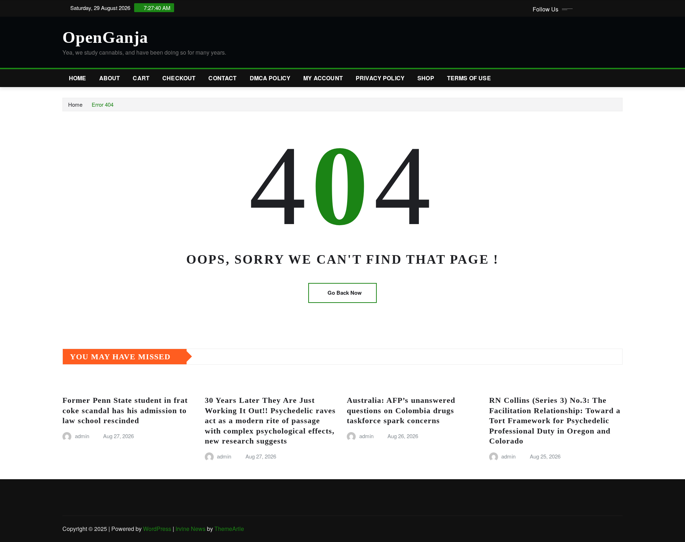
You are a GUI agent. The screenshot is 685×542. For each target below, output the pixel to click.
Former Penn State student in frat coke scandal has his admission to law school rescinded (125, 410)
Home (77, 78)
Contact (222, 78)
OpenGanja (105, 37)
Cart (141, 78)
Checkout (179, 78)
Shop (425, 78)
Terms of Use (469, 78)
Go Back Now (345, 293)
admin (82, 436)
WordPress (157, 529)
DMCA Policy (270, 78)
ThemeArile (229, 529)
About (109, 78)
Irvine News (191, 529)
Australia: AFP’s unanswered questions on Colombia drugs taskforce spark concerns (401, 410)
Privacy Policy (380, 78)
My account (323, 78)
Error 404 (102, 104)
